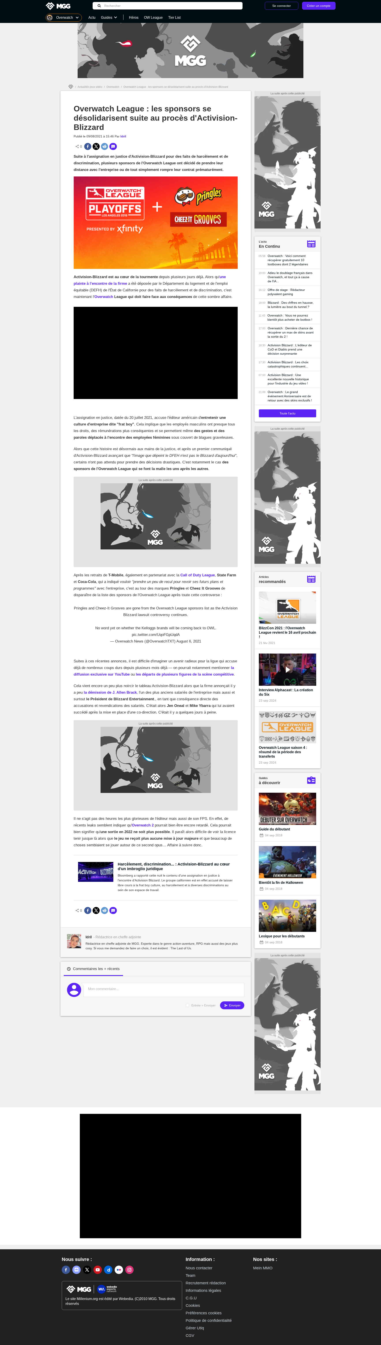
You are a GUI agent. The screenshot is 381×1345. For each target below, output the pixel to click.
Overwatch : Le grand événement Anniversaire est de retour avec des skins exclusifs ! (290, 396)
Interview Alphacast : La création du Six (286, 692)
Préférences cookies (204, 1313)
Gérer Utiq (195, 1328)
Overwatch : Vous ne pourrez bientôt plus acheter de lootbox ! (289, 317)
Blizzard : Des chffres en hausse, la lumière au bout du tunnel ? (291, 305)
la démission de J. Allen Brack (110, 692)
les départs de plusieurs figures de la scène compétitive (184, 674)
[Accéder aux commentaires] (113, 146)
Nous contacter (199, 1268)
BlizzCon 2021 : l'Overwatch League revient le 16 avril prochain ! (287, 632)
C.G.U (191, 1298)
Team (190, 1275)
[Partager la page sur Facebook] (87, 146)
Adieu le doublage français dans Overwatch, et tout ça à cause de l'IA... (290, 277)
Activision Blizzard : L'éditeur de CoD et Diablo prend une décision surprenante (290, 349)
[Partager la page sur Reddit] (104, 146)
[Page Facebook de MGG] (66, 1270)
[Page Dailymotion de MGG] (108, 1270)
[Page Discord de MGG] (76, 1270)
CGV (190, 1335)
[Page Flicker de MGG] (119, 1270)
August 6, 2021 (188, 641)
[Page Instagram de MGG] (129, 1270)
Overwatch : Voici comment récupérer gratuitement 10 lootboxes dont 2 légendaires (288, 260)
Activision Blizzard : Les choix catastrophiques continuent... (288, 364)
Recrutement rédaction (206, 1283)
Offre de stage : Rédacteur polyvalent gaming (286, 292)
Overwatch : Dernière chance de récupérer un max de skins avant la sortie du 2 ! (291, 332)
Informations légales (203, 1290)
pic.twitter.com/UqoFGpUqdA (156, 635)
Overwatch (112, 86)
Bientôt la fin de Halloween (281, 882)
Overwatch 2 (143, 825)
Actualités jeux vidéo (90, 86)
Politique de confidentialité (209, 1320)
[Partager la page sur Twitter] (96, 146)
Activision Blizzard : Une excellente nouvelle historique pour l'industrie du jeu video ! (288, 379)
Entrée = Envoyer (203, 1005)
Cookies (193, 1305)
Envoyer (234, 1005)
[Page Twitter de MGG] (87, 1270)
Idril (123, 136)
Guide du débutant (274, 829)
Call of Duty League (197, 575)
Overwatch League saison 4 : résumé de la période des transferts (283, 752)
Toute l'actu (287, 413)
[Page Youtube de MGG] (97, 1270)
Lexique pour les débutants (282, 936)
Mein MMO (263, 1268)
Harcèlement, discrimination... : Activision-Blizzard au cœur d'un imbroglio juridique (174, 866)
